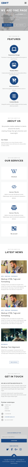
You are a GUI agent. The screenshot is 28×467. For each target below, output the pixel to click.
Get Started (20, 28)
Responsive (14, 279)
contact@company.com (10, 420)
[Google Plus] (16, 453)
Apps (2, 279)
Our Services (7, 28)
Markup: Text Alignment (10, 350)
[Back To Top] (14, 459)
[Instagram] (20, 453)
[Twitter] (7, 453)
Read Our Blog (14, 365)
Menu (25, 3)
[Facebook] (12, 453)
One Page (7, 279)
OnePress (18, 465)
